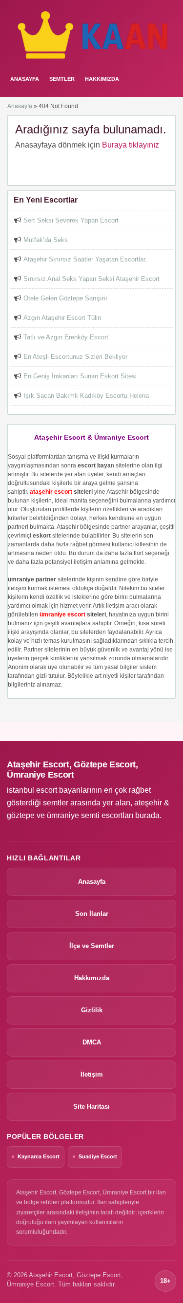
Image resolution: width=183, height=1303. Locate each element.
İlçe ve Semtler (91, 945)
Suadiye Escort (98, 1156)
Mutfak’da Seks (45, 239)
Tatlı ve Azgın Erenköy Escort (65, 337)
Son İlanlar (91, 913)
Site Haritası (91, 1106)
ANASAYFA (24, 79)
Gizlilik (91, 1010)
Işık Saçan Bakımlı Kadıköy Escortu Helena (86, 395)
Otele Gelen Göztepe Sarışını (65, 298)
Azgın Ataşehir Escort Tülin (62, 317)
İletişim (92, 1074)
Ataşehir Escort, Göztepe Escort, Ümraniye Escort (72, 770)
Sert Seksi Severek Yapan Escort (71, 220)
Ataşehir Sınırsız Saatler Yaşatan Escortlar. (85, 259)
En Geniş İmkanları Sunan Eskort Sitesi (80, 376)
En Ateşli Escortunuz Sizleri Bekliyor (75, 356)
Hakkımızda (102, 79)
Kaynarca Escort (39, 1156)
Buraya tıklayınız (130, 145)
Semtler (62, 79)
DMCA (91, 1042)
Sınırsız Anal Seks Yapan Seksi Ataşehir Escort (91, 278)
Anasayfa (19, 106)
